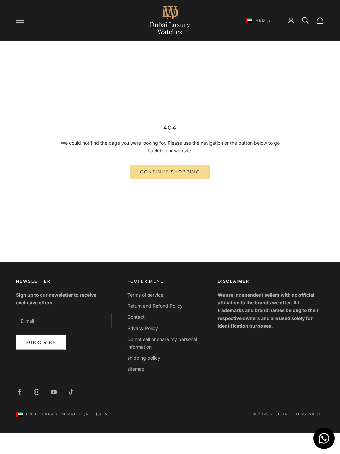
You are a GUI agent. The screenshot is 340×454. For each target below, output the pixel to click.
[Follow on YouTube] (53, 392)
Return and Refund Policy (155, 306)
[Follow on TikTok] (71, 392)
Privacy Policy (143, 328)
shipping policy (144, 358)
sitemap (136, 369)
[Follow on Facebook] (19, 392)
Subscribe (41, 342)
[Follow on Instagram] (36, 392)
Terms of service (145, 295)
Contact (136, 317)
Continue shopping (170, 171)
